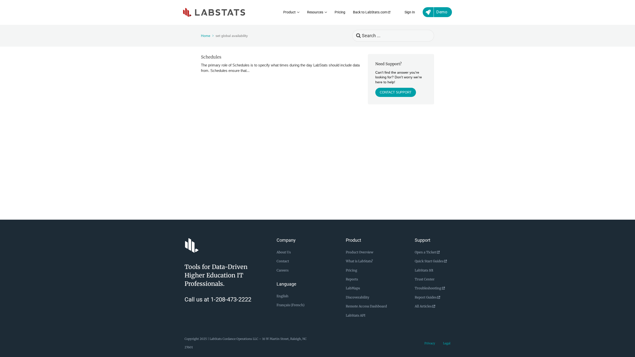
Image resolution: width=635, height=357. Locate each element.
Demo (441, 12)
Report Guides (426, 297)
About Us (284, 252)
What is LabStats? (359, 261)
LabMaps (353, 288)
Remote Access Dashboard (366, 306)
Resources (315, 12)
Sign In (410, 12)
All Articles (423, 306)
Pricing (340, 12)
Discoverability (357, 297)
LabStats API (355, 315)
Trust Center (425, 279)
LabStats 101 (424, 270)
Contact (283, 261)
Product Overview (359, 252)
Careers (282, 270)
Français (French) (291, 305)
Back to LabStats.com (370, 12)
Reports (352, 279)
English (282, 296)
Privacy (429, 343)
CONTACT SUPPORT (396, 92)
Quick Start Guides (429, 261)
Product (289, 12)
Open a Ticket (426, 252)
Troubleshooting (428, 288)
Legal (446, 343)
